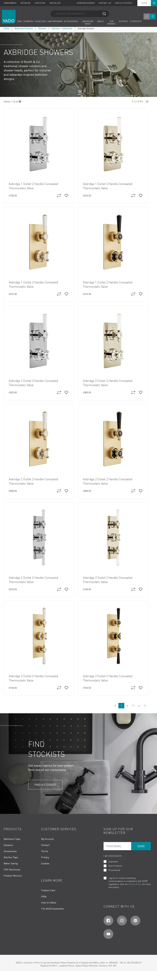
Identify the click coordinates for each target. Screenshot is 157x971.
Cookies (45, 863)
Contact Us (105, 3)
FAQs (44, 896)
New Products (115, 865)
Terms (44, 851)
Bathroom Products (23, 28)
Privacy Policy (135, 884)
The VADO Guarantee (52, 908)
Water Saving (11, 863)
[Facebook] (108, 920)
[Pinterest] (135, 920)
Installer (55, 3)
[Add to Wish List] (66, 195)
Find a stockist (123, 3)
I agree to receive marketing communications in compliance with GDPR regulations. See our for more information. (129, 882)
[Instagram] (122, 920)
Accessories (10, 851)
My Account (47, 838)
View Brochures (86, 3)
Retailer (26, 3)
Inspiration (113, 861)
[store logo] (9, 17)
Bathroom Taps (12, 838)
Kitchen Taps (11, 857)
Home (6, 28)
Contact (45, 845)
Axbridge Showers (86, 28)
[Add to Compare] (59, 195)
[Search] (104, 14)
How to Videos (48, 902)
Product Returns (13, 875)
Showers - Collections (62, 28)
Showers (42, 28)
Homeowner (10, 3)
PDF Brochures (12, 869)
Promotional (114, 870)
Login (144, 3)
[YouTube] (108, 934)
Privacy (45, 857)
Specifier (40, 3)
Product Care (48, 890)
